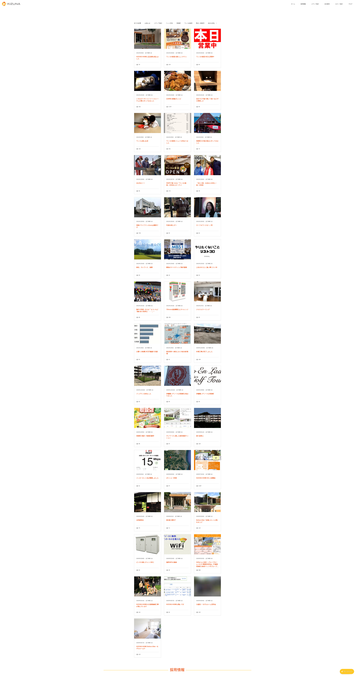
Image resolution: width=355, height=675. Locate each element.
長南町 (179, 23)
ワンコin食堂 (188, 23)
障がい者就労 (200, 23)
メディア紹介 (158, 23)
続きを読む (211, 23)
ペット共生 (169, 23)
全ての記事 (137, 23)
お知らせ (147, 23)
